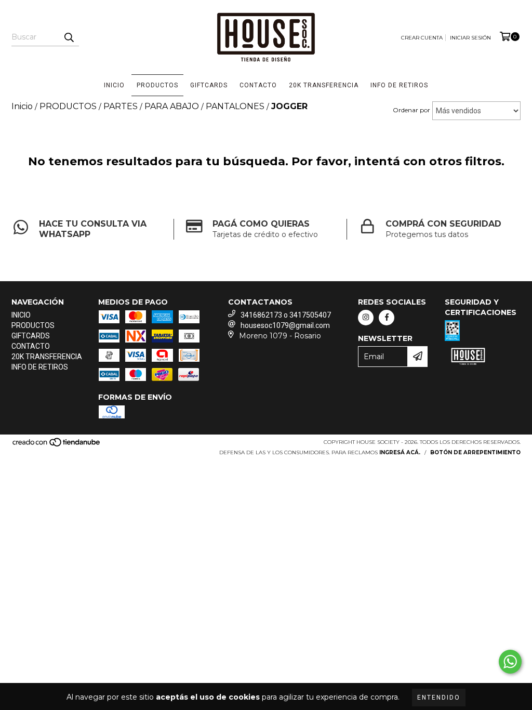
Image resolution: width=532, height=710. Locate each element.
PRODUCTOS (157, 85)
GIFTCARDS (209, 85)
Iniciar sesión (470, 37)
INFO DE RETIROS (399, 85)
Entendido (438, 697)
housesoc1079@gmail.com (285, 325)
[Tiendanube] (56, 445)
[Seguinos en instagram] (366, 317)
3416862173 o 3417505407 (286, 315)
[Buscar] (68, 37)
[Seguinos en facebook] (386, 317)
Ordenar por (411, 110)
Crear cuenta (422, 37)
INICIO (114, 85)
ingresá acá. (399, 452)
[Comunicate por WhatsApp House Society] (510, 662)
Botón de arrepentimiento (475, 452)
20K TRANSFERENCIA (323, 85)
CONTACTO (258, 85)
